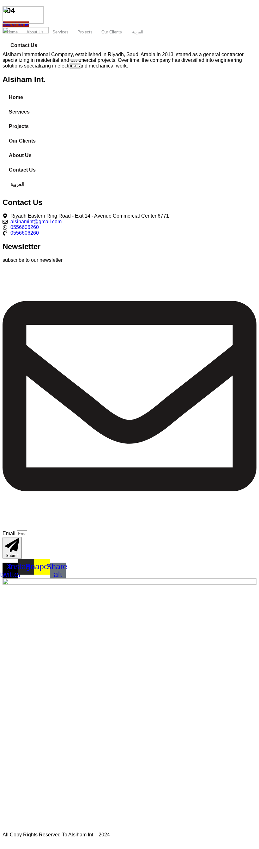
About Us (35, 32)
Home (12, 32)
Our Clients (111, 32)
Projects (85, 32)
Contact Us (22, 170)
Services (60, 32)
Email (10, 533)
